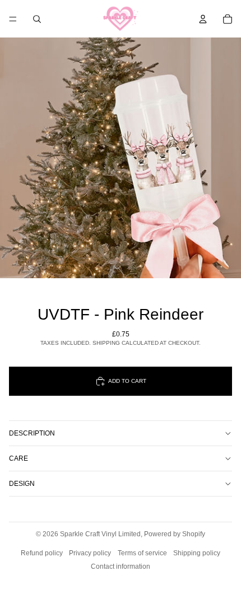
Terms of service (142, 553)
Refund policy (42, 553)
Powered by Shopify (174, 534)
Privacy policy (90, 553)
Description (32, 433)
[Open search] (37, 19)
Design (22, 484)
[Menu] (13, 19)
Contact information (120, 566)
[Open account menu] (203, 19)
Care (18, 458)
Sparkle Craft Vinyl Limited (100, 534)
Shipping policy (196, 553)
